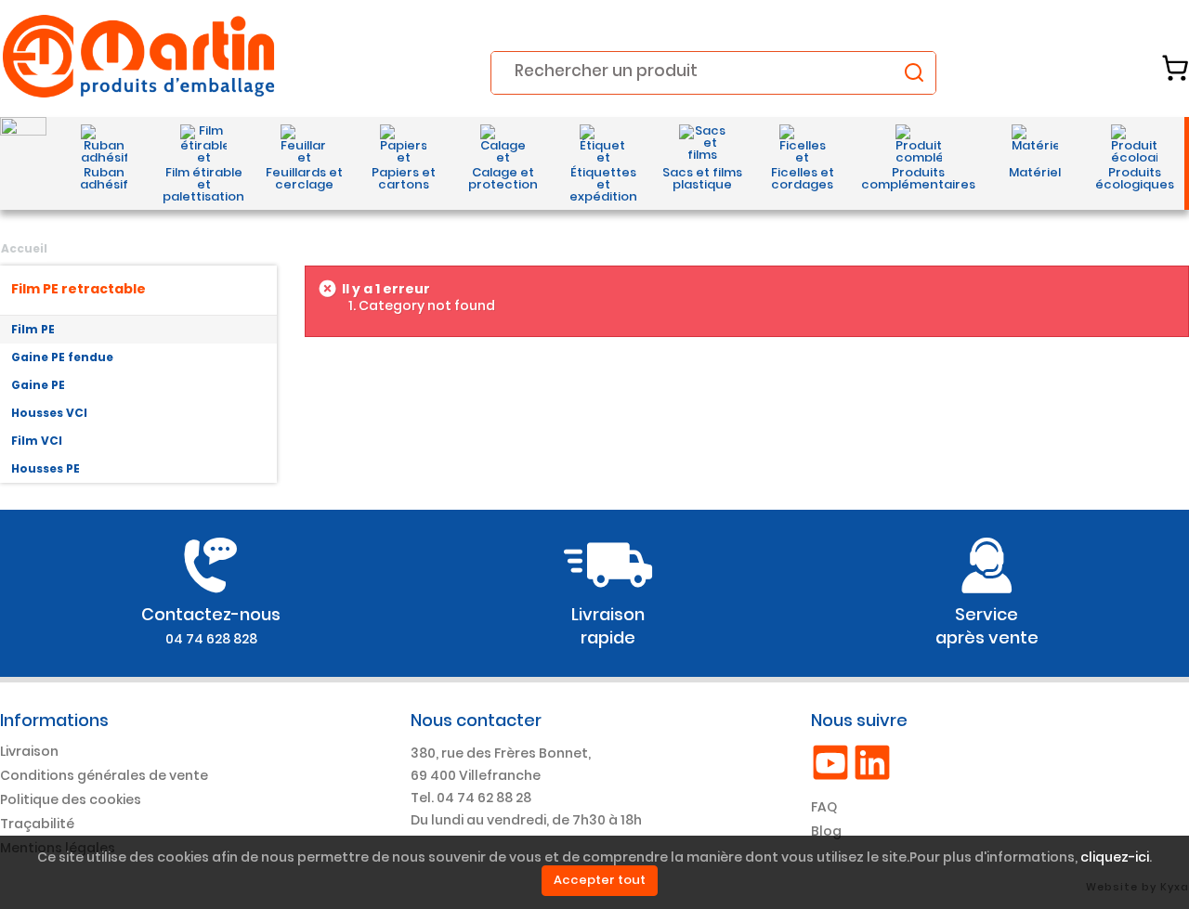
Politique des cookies (70, 799)
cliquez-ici (1114, 857)
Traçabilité (37, 823)
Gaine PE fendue (62, 357)
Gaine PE (38, 385)
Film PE (33, 329)
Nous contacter (476, 720)
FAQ (824, 807)
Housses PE (45, 468)
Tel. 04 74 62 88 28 (471, 797)
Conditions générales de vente (104, 775)
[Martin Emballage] (139, 56)
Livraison (29, 751)
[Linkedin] (872, 761)
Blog (826, 831)
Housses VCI (49, 413)
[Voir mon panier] (1175, 68)
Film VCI (36, 440)
